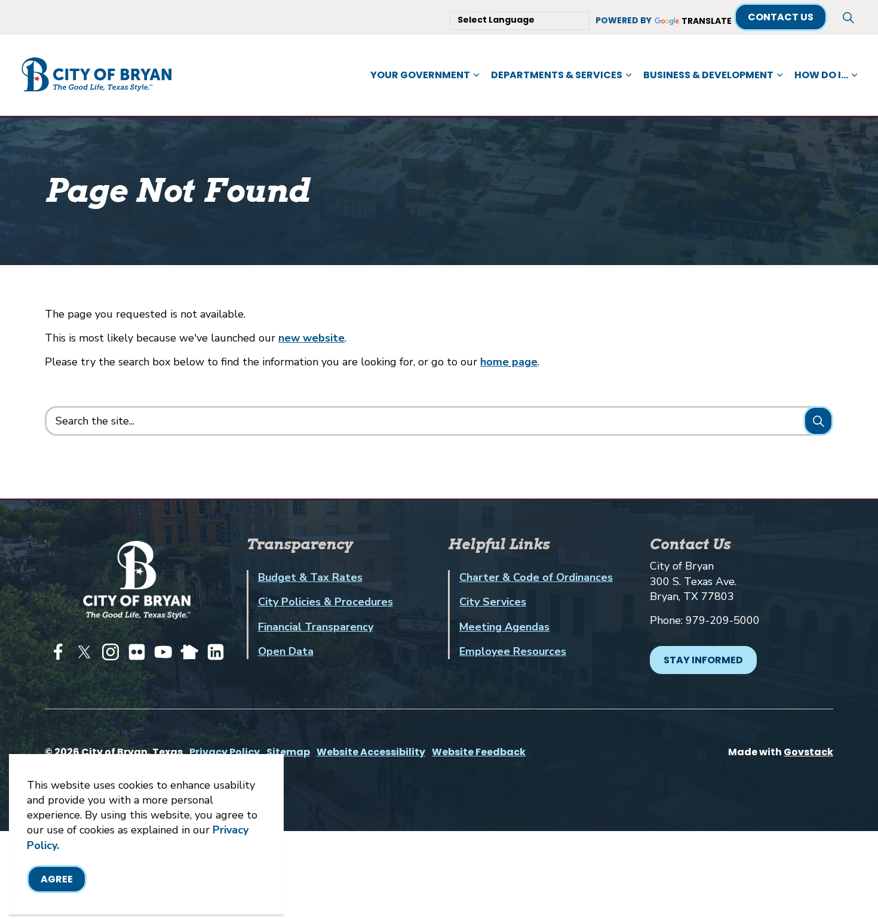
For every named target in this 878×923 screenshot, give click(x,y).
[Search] (818, 421)
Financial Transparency (315, 627)
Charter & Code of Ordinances (536, 577)
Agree (57, 879)
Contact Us (780, 17)
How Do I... (821, 75)
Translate (706, 21)
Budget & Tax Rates (310, 577)
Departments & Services (556, 75)
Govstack (808, 752)
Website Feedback (479, 752)
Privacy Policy (224, 752)
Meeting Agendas (504, 627)
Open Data (286, 651)
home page (509, 362)
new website (311, 338)
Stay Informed (703, 660)
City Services (492, 602)
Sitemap (288, 752)
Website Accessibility (371, 752)
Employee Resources (512, 651)
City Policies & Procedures (325, 602)
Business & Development (708, 75)
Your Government (420, 75)
